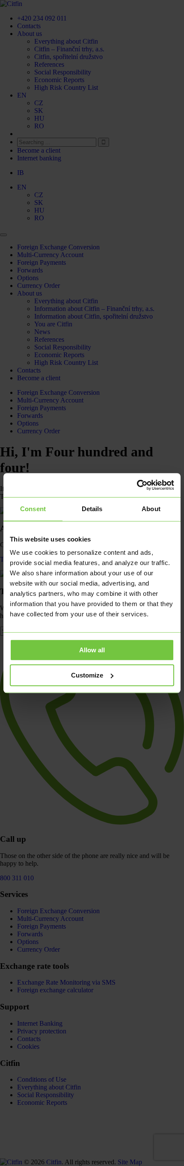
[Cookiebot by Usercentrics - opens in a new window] (136, 485)
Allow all (92, 650)
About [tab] (151, 508)
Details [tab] (92, 508)
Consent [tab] (33, 508)
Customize (87, 675)
